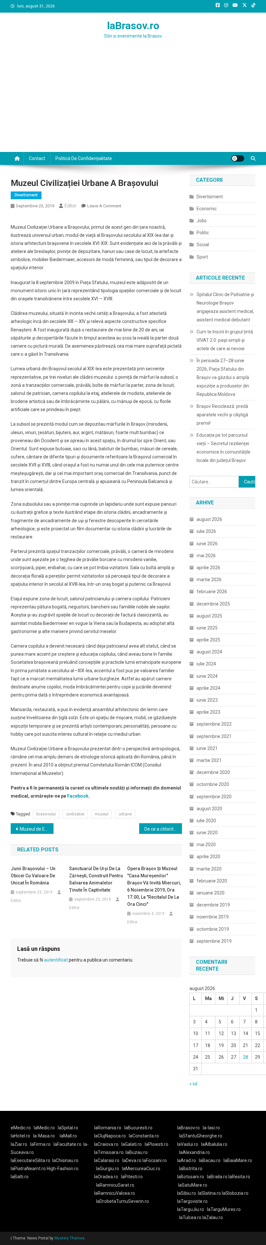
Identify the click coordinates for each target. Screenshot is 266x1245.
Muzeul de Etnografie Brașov (37, 829)
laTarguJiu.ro (192, 1209)
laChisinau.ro (65, 1160)
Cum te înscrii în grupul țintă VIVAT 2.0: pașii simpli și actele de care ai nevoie (225, 340)
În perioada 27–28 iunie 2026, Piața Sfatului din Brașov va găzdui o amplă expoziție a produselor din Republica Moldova (223, 377)
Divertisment (26, 195)
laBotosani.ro (190, 1176)
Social (203, 244)
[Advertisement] (133, 103)
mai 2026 (206, 555)
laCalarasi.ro (106, 1160)
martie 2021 (209, 760)
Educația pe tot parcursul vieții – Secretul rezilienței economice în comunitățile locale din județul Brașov (223, 447)
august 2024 (209, 651)
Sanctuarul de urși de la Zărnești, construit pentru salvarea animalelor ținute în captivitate (96, 879)
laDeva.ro (131, 1160)
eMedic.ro (21, 1127)
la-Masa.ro (44, 1135)
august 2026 (209, 519)
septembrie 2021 (214, 736)
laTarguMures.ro (224, 1209)
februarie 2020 (212, 880)
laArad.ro (186, 1160)
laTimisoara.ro (109, 1152)
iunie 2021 (207, 748)
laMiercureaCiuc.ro (141, 1168)
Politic (203, 232)
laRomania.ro (107, 1127)
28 (245, 1057)
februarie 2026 (212, 591)
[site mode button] (237, 158)
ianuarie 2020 (210, 892)
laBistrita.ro (190, 1168)
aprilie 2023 (208, 712)
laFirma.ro (40, 1144)
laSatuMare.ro (192, 1185)
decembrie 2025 (213, 603)
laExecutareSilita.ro (30, 1160)
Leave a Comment (104, 205)
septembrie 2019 (214, 941)
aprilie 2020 (208, 856)
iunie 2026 (207, 543)
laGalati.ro (131, 1144)
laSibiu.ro (186, 1193)
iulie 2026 (206, 531)
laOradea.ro (106, 1176)
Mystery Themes (69, 1238)
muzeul (101, 814)
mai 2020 (206, 844)
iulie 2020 (206, 820)
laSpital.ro (68, 1127)
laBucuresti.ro (138, 1127)
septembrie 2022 (214, 724)
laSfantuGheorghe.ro (200, 1135)
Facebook (78, 796)
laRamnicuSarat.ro (115, 1185)
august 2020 (209, 808)
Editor (71, 205)
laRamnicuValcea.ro (114, 1193)
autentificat (56, 960)
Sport (202, 256)
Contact (37, 158)
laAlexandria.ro (194, 1152)
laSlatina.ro (209, 1193)
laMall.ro (68, 1135)
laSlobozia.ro (235, 1193)
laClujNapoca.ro (110, 1135)
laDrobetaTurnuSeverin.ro (122, 1201)
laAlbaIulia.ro (214, 1144)
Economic (207, 208)
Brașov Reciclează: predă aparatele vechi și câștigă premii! (222, 415)
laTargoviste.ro (192, 1201)
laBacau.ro (210, 1160)
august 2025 (209, 615)
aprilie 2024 (208, 688)
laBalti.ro (20, 1176)
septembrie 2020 (214, 796)
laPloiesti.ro (156, 1144)
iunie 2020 (207, 832)
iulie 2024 (206, 663)
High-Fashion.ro (63, 1168)
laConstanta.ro (144, 1135)
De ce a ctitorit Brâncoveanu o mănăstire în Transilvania (163, 829)
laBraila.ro (217, 1176)
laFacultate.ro (67, 1144)
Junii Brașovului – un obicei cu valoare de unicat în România (33, 875)
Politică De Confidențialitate (83, 158)
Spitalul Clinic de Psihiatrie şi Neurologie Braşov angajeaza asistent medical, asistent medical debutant (225, 307)
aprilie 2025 (208, 639)
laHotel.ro (20, 1135)
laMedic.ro (45, 1127)
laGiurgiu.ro (109, 1168)
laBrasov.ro (133, 25)
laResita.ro (239, 1176)
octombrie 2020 (213, 784)
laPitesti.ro (132, 1176)
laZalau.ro (212, 1217)
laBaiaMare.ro (238, 1160)
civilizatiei (75, 814)
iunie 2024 (207, 676)
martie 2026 (209, 579)
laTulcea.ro (190, 1217)
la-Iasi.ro (211, 1127)
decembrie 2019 (213, 904)
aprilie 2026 (208, 567)
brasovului (46, 814)
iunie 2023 (207, 700)
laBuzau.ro (137, 1152)
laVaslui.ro (189, 1144)
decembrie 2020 (213, 772)
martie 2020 (209, 868)
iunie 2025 (207, 627)
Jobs (202, 220)
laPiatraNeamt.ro (28, 1168)
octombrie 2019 (213, 929)
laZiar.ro (19, 1144)
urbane (125, 814)
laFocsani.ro (154, 1160)
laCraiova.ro (106, 1144)
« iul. (193, 1083)
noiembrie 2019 (213, 916)
